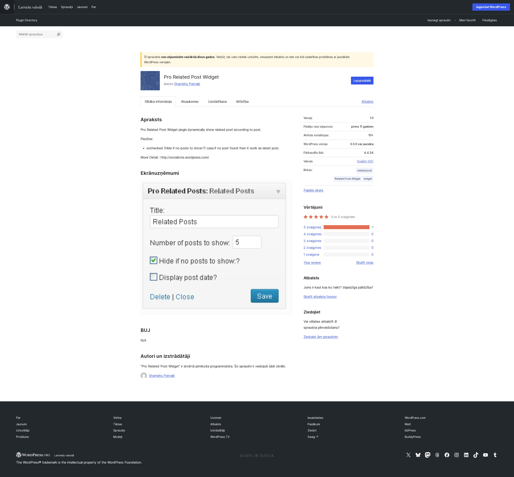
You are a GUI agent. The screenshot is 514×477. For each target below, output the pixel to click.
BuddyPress (413, 436)
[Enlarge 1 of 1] (287, 186)
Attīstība (242, 102)
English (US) (365, 161)
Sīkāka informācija (158, 102)
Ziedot (312, 430)
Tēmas (117, 424)
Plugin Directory (26, 20)
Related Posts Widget (347, 178)
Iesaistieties (315, 417)
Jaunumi (21, 424)
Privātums (22, 436)
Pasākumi (314, 424)
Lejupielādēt (362, 80)
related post (364, 170)
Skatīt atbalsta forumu (320, 297)
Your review (312, 262)
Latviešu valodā (64, 455)
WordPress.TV (219, 436)
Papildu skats (313, 190)
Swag (313, 436)
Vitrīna (117, 417)
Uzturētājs (23, 430)
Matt (408, 424)
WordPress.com (415, 417)
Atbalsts (367, 102)
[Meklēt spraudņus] (59, 34)
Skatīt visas (364, 262)
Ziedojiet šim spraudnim (321, 337)
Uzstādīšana (217, 102)
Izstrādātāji (217, 430)
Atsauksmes (190, 102)
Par (18, 417)
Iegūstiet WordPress (491, 7)
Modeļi (117, 436)
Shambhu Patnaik (187, 84)
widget (368, 178)
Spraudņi (119, 430)
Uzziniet (215, 417)
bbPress (410, 430)
